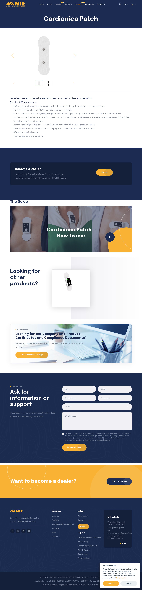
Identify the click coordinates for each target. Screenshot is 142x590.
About (49, 4)
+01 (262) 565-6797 (115, 531)
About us (55, 516)
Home (42, 4)
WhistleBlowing (84, 550)
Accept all (111, 583)
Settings (129, 583)
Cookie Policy (83, 554)
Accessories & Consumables (63, 524)
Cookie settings (84, 558)
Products (78, 4)
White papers (83, 516)
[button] (133, 4)
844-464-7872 (113, 535)
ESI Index (58, 4)
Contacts (101, 4)
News (54, 532)
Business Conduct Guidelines (89, 538)
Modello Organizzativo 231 (88, 546)
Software (55, 528)
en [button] (125, 4)
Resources (89, 4)
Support (81, 520)
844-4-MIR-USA (114, 538)
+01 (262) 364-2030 (115, 533)
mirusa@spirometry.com (117, 528)
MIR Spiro (68, 4)
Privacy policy (121, 578)
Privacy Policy (83, 542)
